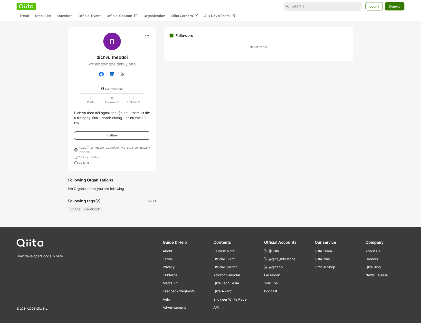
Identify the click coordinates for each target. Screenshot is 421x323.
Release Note (224, 251)
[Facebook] (101, 74)
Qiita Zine (322, 259)
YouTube (271, 283)
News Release (376, 275)
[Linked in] (112, 74)
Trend (24, 16)
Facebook (92, 209)
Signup (395, 6)
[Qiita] (26, 6)
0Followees (112, 100)
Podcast (270, 291)
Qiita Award (222, 291)
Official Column (122, 15)
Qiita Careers (184, 15)
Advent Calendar (226, 275)
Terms (167, 259)
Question (65, 16)
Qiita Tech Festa (226, 283)
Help (166, 299)
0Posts (91, 100)
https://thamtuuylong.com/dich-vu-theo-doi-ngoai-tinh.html (114, 150)
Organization (154, 16)
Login (374, 6)
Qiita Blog (373, 267)
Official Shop (325, 267)
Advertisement (174, 307)
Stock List (43, 16)
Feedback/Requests (179, 291)
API (216, 307)
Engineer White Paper (230, 299)
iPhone (75, 209)
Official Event (89, 16)
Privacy (169, 267)
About (167, 251)
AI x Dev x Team (219, 15)
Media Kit (170, 283)
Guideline (170, 275)
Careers (371, 259)
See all (151, 201)
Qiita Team (323, 251)
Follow (112, 135)
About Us (372, 251)
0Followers (133, 100)
